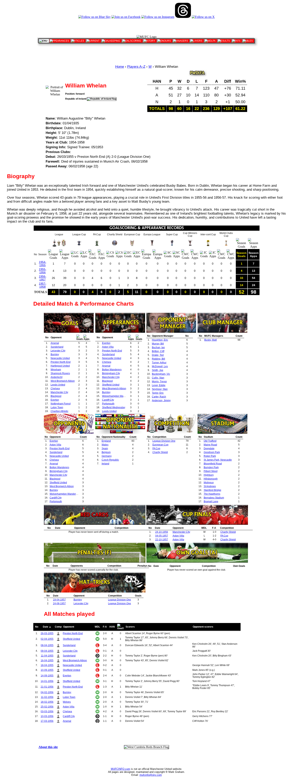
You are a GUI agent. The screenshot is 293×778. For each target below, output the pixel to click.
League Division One (163, 441)
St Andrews (210, 486)
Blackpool (56, 396)
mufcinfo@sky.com (151, 774)
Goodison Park (212, 452)
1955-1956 (42, 271)
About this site (48, 747)
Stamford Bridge (212, 490)
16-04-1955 (47, 660)
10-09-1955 (47, 670)
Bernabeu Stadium (214, 497)
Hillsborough (211, 478)
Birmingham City (111, 373)
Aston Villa (108, 346)
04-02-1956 (47, 692)
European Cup (160, 444)
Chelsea (55, 388)
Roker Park (210, 456)
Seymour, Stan (160, 389)
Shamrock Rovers (60, 373)
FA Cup (156, 448)
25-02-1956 (47, 706)
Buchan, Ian (158, 347)
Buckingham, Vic (161, 374)
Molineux (209, 482)
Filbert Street (210, 471)
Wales (105, 444)
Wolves (67, 701)
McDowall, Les (160, 366)
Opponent (68, 626)
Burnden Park (211, 467)
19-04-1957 (59, 599)
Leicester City (58, 350)
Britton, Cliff (158, 351)
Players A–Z (136, 67)
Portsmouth (108, 403)
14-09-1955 (47, 675)
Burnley (55, 354)
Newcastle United (60, 358)
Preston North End (61, 362)
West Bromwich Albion (63, 381)
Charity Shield (160, 452)
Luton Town (57, 407)
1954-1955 (42, 263)
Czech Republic (110, 459)
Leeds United (58, 384)
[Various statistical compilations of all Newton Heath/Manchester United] (237, 41)
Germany (107, 456)
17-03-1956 (47, 721)
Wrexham (56, 369)
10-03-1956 (47, 716)
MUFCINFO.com (120, 768)
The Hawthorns (212, 494)
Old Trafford (210, 441)
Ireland (105, 463)
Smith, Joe (157, 370)
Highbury (209, 475)
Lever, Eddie (158, 385)
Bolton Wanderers (112, 369)
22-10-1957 (161, 539)
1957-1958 (42, 285)
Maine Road (210, 444)
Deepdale (209, 448)
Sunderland (57, 346)
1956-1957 (42, 278)
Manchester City (59, 392)
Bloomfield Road (213, 463)
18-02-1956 (47, 701)
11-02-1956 (47, 697)
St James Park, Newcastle (218, 459)
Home (119, 67)
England (106, 441)
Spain (105, 448)
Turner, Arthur (159, 362)
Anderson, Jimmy (161, 400)
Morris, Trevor (159, 381)
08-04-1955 (47, 645)
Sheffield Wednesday (113, 407)
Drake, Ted (158, 355)
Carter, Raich (159, 396)
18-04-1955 (47, 665)
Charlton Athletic (59, 411)
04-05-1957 (161, 535)
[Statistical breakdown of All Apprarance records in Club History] (60, 41)
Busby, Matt (210, 339)
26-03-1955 (47, 633)
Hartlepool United (60, 365)
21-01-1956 (47, 686)
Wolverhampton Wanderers (117, 396)
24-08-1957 (59, 603)
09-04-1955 (47, 650)
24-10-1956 (161, 532)
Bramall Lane (211, 501)
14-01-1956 (47, 681)
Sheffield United (110, 384)
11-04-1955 (47, 655)
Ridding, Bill (158, 358)
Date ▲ (47, 626)
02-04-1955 (47, 639)
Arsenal (55, 343)
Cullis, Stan (158, 377)
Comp (58, 626)
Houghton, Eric (160, 339)
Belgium (106, 452)
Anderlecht (56, 377)
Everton (55, 399)
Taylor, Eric (158, 392)
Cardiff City (108, 399)
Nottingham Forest (61, 403)
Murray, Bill (158, 343)
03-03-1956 (47, 711)
